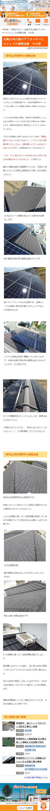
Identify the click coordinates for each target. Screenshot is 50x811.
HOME (6, 29)
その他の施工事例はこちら (36, 777)
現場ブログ (16, 29)
